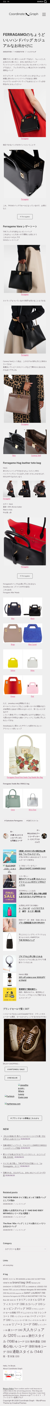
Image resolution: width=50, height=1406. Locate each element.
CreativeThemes (19, 1403)
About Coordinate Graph (12, 1368)
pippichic (20, 1293)
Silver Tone (32, 810)
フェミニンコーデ (19, 1320)
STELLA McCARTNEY (31, 1296)
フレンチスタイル (36, 1320)
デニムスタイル (29, 1313)
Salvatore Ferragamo (13, 821)
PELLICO (11, 1293)
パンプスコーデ (21, 1316)
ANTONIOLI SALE (17, 1069)
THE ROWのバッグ (27, 940)
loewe (7, 1290)
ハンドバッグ (31, 52)
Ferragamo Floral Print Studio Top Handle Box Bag (25, 777)
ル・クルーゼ (24, 908)
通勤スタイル (27, 1352)
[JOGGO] (9, 856)
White (32, 670)
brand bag (21, 1282)
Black (32, 618)
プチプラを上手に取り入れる (30, 956)
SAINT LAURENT (34, 1293)
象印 (24, 911)
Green (13, 810)
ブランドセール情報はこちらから (25, 1118)
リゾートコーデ (24, 1324)
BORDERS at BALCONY (28, 1279)
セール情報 (13, 1312)
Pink (32, 696)
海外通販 (38, 1341)
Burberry (36, 1283)
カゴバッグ (33, 1304)
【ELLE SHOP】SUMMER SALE (32, 868)
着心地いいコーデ (19, 1346)
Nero (14, 455)
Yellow (13, 670)
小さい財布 (22, 1336)
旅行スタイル (32, 821)
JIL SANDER (31, 1287)
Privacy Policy (8, 1389)
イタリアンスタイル (29, 1299)
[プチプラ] (9, 963)
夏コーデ (15, 1330)
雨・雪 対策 (11, 1356)
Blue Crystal (32, 644)
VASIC (13, 1300)
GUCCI (19, 1286)
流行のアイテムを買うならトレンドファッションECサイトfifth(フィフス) (32, 882)
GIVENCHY (8, 1287)
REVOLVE (13, 1078)
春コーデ (22, 1341)
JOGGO (42, 1286)
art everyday (8, 1265)
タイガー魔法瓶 (34, 911)
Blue (12, 618)
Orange (12, 696)
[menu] (44, 14)
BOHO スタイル (10, 1279)
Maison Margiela (28, 1290)
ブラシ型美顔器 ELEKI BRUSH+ (32, 923)
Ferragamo (25, 138)
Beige (13, 644)
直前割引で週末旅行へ (28, 989)
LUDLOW (16, 1290)
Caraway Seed (36, 455)
